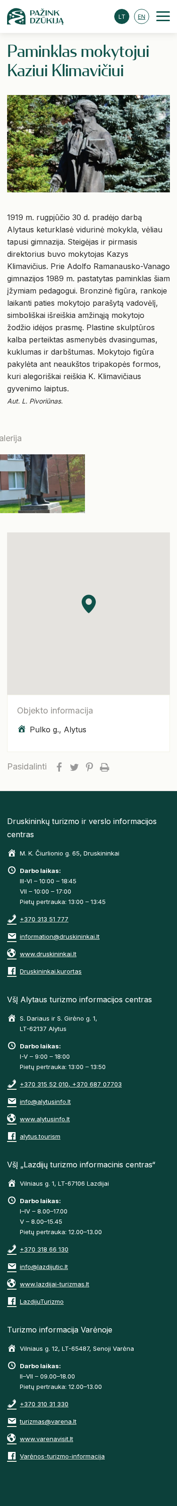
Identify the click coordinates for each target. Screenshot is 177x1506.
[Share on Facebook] (59, 766)
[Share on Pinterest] (89, 766)
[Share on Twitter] (74, 766)
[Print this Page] (104, 766)
